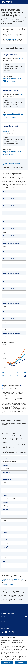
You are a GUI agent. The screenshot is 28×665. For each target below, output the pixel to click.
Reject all (20, 662)
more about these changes (12, 39)
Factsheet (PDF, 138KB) (9, 81)
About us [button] (7, 622)
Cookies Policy (19, 659)
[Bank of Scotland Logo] (7, 2)
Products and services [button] (11, 614)
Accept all (7, 662)
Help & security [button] (9, 616)
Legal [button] (6, 619)
